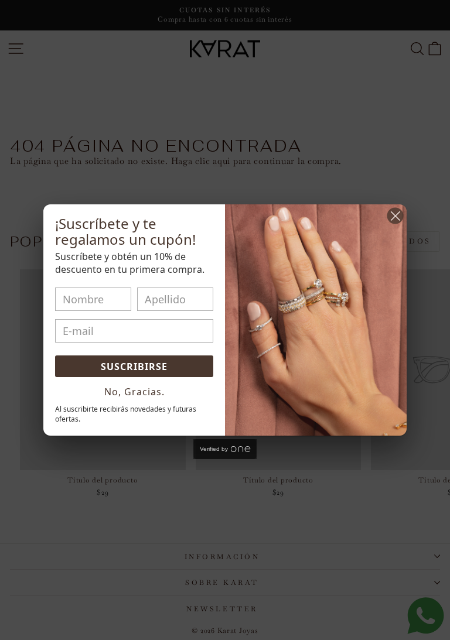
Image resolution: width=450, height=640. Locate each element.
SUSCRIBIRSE (134, 366)
